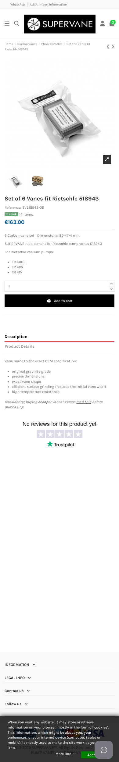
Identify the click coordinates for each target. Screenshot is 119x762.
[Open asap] (104, 750)
